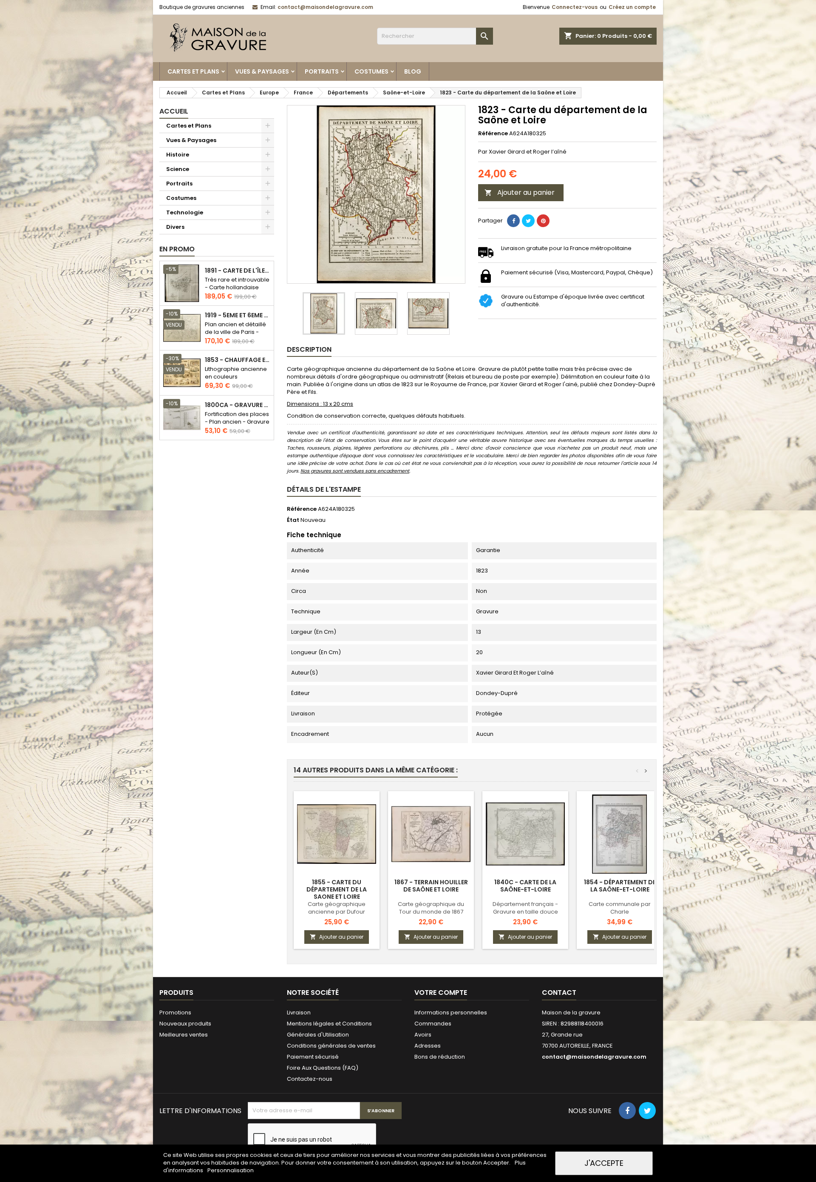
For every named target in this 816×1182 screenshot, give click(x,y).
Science (177, 169)
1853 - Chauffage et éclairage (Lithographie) (237, 360)
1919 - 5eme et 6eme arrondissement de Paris (237, 315)
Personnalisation (230, 1170)
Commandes (432, 1024)
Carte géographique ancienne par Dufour (337, 908)
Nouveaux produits (185, 1024)
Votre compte (440, 992)
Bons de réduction (439, 1057)
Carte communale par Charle (620, 908)
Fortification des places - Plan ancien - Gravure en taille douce (237, 421)
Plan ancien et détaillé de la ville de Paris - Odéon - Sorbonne (235, 332)
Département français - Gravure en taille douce (525, 908)
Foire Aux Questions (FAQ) (322, 1068)
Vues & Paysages (262, 71)
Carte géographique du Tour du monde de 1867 (431, 908)
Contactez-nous (309, 1079)
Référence (493, 133)
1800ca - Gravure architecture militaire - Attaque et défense (237, 405)
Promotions (175, 1012)
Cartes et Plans (193, 71)
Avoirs (422, 1035)
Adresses (427, 1046)
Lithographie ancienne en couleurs (236, 373)
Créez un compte (632, 7)
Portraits (322, 71)
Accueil (173, 111)
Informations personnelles (450, 1012)
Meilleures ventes (183, 1035)
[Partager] (513, 220)
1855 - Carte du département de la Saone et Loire (336, 889)
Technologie (184, 212)
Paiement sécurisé (313, 1057)
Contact (559, 992)
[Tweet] (528, 220)
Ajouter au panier (519, 192)
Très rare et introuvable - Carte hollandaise (237, 283)
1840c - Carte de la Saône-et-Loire (525, 886)
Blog (412, 71)
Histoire (177, 155)
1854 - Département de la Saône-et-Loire (620, 886)
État (293, 520)
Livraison (299, 1012)
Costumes (371, 71)
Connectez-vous (575, 7)
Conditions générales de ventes (331, 1046)
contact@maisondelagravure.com (325, 7)
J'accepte (603, 1163)
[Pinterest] (543, 220)
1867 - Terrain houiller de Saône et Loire (431, 886)
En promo (177, 249)
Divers (175, 227)
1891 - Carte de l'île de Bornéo (237, 270)
